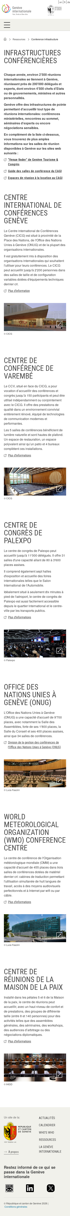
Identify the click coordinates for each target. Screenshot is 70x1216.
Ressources (19, 39)
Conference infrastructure (44, 39)
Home (5, 39)
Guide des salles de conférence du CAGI (35, 171)
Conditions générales (15, 1206)
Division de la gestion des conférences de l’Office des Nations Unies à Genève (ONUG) (34, 745)
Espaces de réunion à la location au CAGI (35, 178)
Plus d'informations (19, 455)
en (61, 2)
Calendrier (47, 1125)
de (68, 2)
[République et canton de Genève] (17, 1132)
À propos (13, 1151)
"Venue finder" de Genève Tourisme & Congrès (33, 162)
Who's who (46, 1132)
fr (65, 2)
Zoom (59, 324)
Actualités (47, 1118)
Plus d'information (19, 291)
